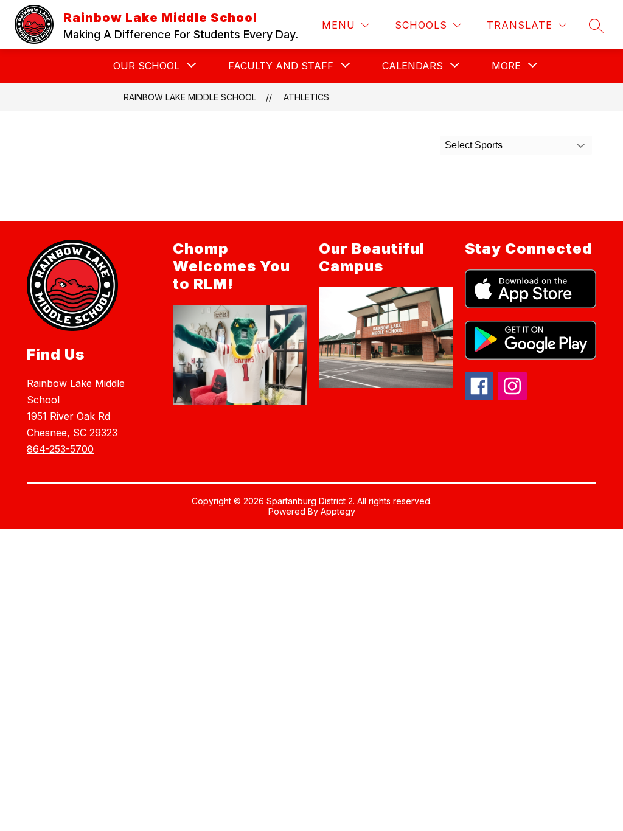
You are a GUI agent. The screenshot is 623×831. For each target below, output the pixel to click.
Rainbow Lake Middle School (190, 97)
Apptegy (338, 511)
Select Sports (474, 145)
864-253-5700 (60, 449)
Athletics (306, 97)
